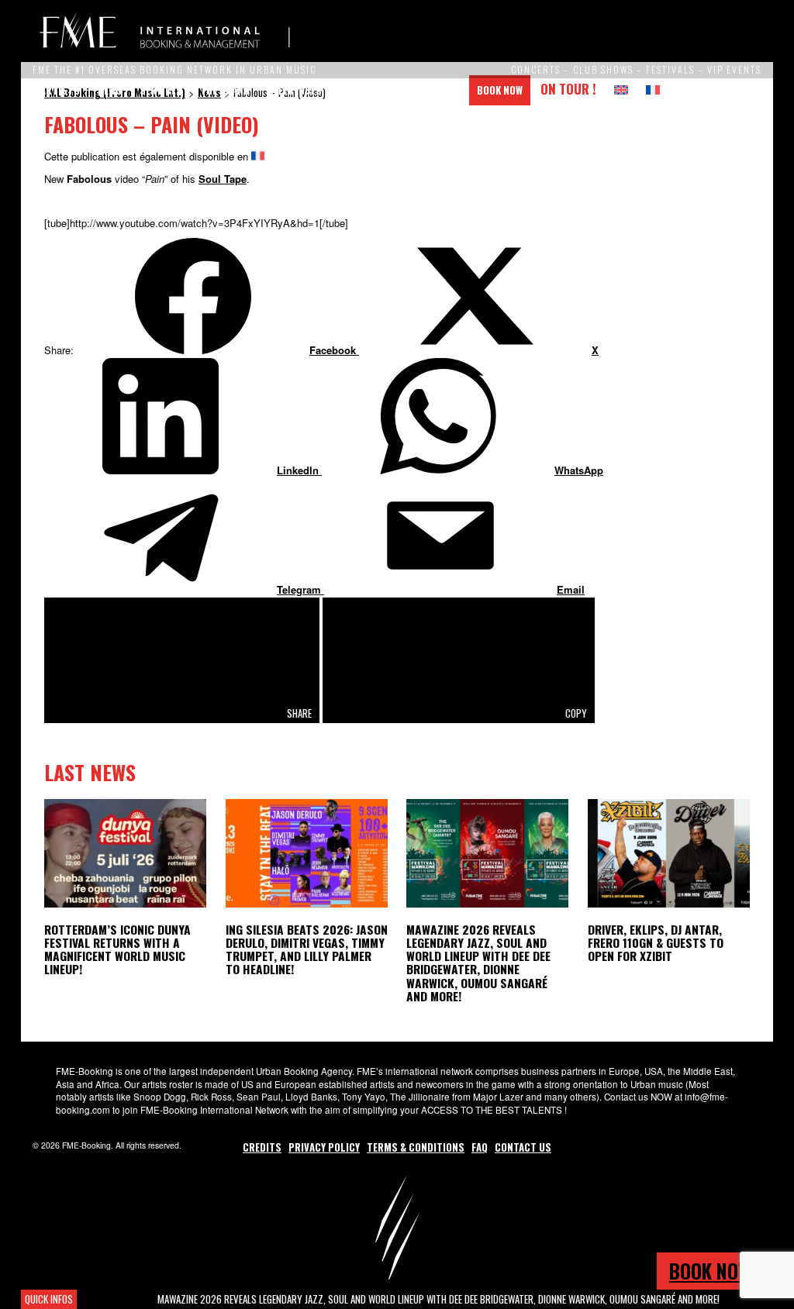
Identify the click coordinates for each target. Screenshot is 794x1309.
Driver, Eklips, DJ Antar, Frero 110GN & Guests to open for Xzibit (655, 942)
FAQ (479, 1147)
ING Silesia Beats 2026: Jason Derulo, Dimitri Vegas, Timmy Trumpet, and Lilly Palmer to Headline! (307, 949)
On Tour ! (568, 88)
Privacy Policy (324, 1147)
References (295, 90)
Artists (60, 90)
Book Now (500, 90)
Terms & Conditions (415, 1147)
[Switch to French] (653, 90)
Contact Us (430, 90)
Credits (262, 1147)
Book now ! (715, 1270)
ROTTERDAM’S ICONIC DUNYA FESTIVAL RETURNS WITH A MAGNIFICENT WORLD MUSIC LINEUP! (117, 949)
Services (161, 90)
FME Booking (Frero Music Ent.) (164, 31)
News (110, 90)
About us (362, 90)
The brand (225, 90)
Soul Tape (222, 178)
